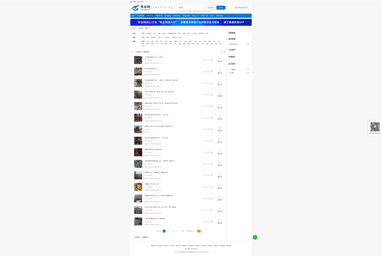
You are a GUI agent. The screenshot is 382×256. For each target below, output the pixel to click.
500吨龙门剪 (234, 44)
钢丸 (179, 33)
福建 (209, 41)
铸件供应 (148, 33)
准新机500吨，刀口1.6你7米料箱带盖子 (159, 195)
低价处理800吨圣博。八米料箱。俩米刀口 (160, 161)
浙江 (200, 41)
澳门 (221, 43)
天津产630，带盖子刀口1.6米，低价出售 (159, 91)
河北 (166, 41)
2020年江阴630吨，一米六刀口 (156, 138)
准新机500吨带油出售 (153, 149)
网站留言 (209, 245)
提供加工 (167, 37)
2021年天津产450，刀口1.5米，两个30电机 (160, 207)
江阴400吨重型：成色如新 (155, 218)
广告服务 (197, 245)
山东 (204, 11)
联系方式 (178, 245)
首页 (135, 28)
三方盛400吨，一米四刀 (154, 57)
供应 (147, 37)
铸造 (198, 11)
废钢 (190, 11)
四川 (170, 43)
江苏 (196, 41)
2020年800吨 (151, 68)
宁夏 (202, 43)
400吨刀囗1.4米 (152, 184)
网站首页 (153, 245)
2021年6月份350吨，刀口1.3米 (156, 115)
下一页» (182, 231)
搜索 (147, 28)
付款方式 (166, 245)
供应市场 (140, 28)
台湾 (211, 43)
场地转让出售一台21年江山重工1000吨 (159, 126)
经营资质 (159, 245)
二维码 (141, 1)
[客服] (255, 237)
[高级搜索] (176, 11)
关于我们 (172, 245)
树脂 (184, 33)
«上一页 (158, 231)
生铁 (209, 11)
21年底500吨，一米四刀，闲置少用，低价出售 (161, 80)
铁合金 (184, 11)
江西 (214, 41)
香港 (216, 43)
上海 (152, 41)
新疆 (207, 43)
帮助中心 (216, 245)
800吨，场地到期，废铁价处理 (156, 172)
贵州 (175, 43)
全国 (143, 46)
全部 (143, 33)
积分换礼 (203, 245)
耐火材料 (201, 33)
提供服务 (153, 37)
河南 (143, 43)
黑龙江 (190, 41)
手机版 (134, 1)
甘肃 (193, 43)
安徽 (205, 41)
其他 (207, 33)
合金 (180, 11)
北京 (147, 41)
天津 (157, 41)
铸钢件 (233, 69)
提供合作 (174, 37)
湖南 (152, 43)
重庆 (161, 41)
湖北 (147, 43)
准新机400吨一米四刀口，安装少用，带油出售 (161, 103)
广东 (157, 43)
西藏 (184, 43)
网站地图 (222, 245)
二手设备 (194, 33)
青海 (198, 43)
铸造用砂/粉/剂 (172, 33)
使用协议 (184, 245)
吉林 (185, 41)
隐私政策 (191, 245)
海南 (166, 43)
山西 (170, 41)
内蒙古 (175, 41)
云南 (179, 43)
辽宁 (181, 41)
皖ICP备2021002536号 (191, 249)
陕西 (189, 43)
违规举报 (228, 245)
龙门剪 (194, 11)
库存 (180, 37)
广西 (161, 43)
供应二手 (160, 37)
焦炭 (188, 33)
